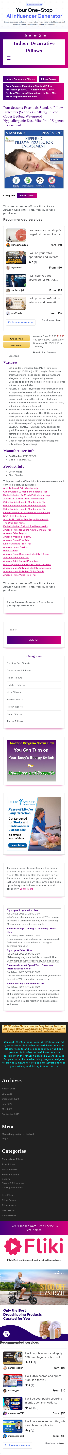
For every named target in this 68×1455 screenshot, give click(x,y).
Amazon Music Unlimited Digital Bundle (23, 571)
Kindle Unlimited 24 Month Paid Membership (26, 495)
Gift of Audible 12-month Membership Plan (25, 491)
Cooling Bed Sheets (18, 663)
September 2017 (10, 1114)
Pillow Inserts (15, 706)
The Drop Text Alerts (14, 523)
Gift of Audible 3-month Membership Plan (24, 502)
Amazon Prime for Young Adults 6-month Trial (27, 529)
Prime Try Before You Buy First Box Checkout (27, 564)
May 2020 (7, 1109)
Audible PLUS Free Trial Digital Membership (26, 519)
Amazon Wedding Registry (17, 536)
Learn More (27, 888)
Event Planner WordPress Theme (32, 1226)
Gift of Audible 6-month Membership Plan (24, 505)
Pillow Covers (48, 79)
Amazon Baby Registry (15, 533)
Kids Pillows (14, 692)
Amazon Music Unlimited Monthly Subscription (27, 568)
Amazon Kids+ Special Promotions (21, 561)
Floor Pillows (14, 677)
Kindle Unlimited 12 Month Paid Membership (26, 512)
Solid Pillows (14, 714)
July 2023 (7, 1093)
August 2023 (8, 1088)
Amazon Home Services (15, 547)
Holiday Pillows (16, 685)
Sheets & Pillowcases (13, 1183)
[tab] (7, 58)
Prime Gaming (10, 550)
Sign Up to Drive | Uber (20, 950)
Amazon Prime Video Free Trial (19, 575)
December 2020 (10, 1099)
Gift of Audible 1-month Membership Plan (24, 509)
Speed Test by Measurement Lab (25, 983)
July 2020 (7, 1104)
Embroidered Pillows (19, 670)
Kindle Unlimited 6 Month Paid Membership (25, 526)
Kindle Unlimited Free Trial (17, 543)
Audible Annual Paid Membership (20, 488)
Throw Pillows (15, 721)
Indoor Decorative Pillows (20, 79)
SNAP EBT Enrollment (14, 516)
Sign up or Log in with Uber (22, 910)
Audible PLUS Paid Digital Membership (23, 498)
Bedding (6, 1179)
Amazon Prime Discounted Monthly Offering (26, 554)
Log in (5, 1138)
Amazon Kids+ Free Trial (16, 557)
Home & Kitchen (10, 1174)
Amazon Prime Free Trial (16, 540)
